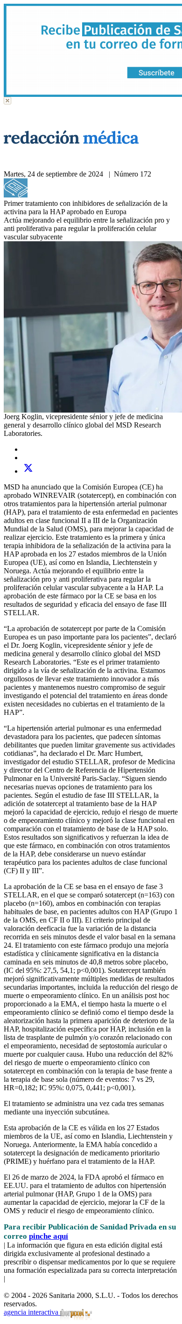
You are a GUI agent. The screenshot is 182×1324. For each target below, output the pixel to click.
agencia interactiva (32, 1312)
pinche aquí (48, 1236)
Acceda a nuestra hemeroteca (71, 195)
